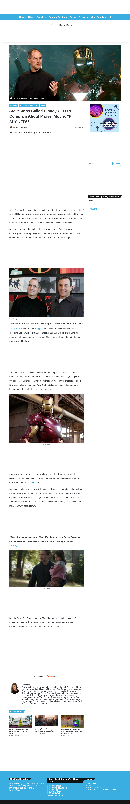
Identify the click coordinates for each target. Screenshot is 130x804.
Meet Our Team (99, 17)
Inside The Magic (55, 796)
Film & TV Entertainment (29, 105)
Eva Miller (15, 127)
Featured (13, 105)
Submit (93, 209)
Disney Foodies (37, 17)
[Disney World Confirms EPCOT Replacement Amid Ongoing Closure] (20, 721)
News (22, 17)
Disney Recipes (58, 17)
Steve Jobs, (14, 329)
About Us (89, 785)
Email (90, 201)
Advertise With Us (93, 787)
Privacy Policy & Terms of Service (100, 789)
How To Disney (54, 792)
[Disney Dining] (65, 31)
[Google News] (52, 676)
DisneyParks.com (17, 790)
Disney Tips (52, 790)
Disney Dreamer (54, 794)
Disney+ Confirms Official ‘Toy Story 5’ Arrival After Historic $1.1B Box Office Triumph (72, 731)
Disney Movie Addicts (57, 788)
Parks (73, 17)
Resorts (83, 17)
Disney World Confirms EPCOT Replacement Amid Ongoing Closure (19, 731)
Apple (39, 329)
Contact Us (90, 783)
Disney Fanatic (54, 786)
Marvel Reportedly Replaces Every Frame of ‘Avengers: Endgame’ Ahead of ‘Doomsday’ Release (46, 729)
